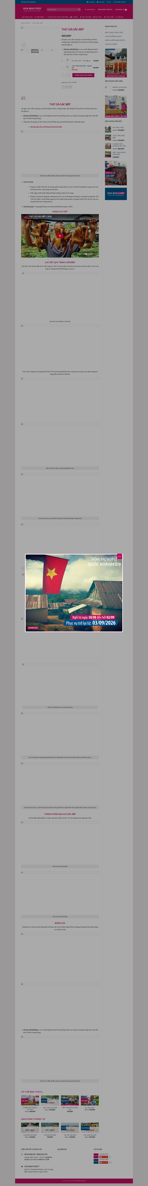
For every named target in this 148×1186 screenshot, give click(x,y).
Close (119, 556)
